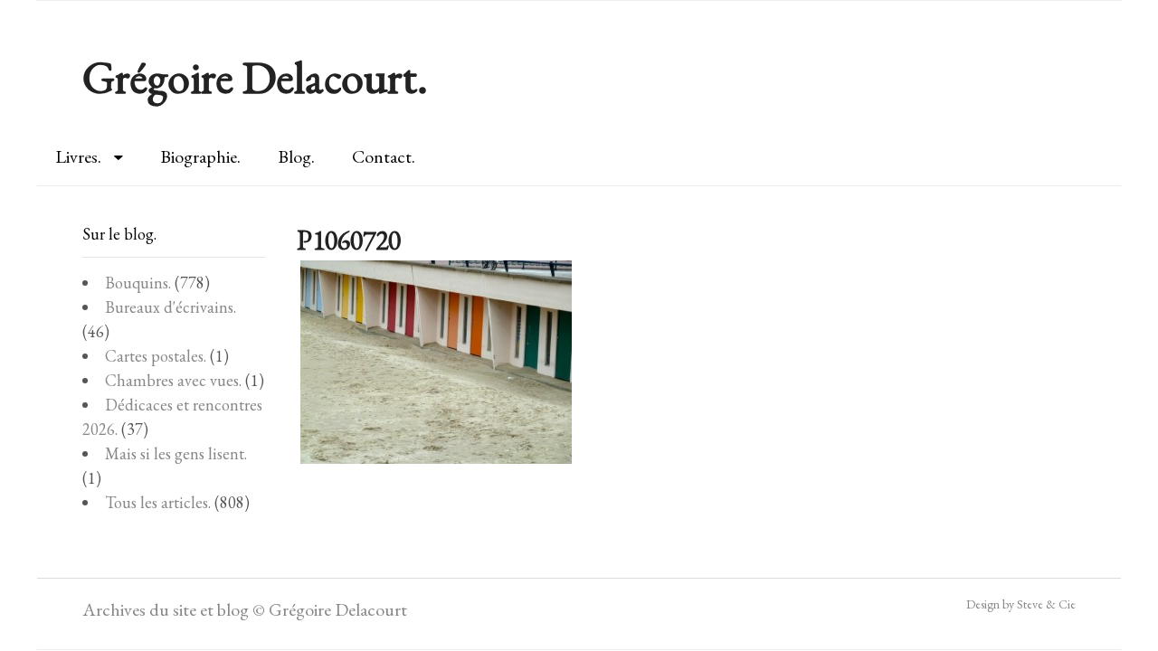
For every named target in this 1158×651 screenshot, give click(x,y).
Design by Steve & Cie (1021, 604)
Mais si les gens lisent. (176, 453)
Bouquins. (138, 282)
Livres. (78, 156)
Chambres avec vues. (173, 380)
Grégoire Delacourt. (255, 77)
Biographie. (200, 156)
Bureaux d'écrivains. (170, 307)
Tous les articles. (158, 502)
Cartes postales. (155, 355)
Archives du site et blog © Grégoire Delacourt (244, 609)
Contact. (383, 156)
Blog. (296, 156)
